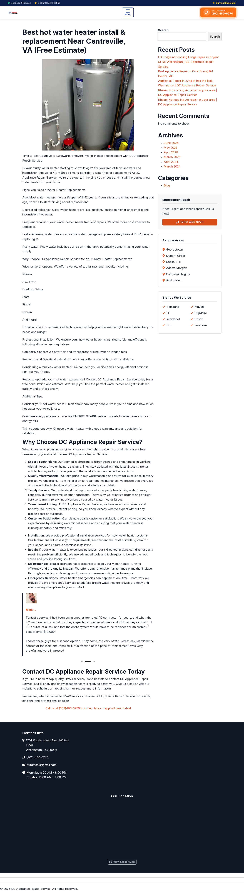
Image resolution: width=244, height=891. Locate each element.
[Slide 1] (82, 661)
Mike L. (31, 610)
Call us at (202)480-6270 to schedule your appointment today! (88, 708)
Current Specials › (226, 3)
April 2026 (171, 152)
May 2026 (170, 147)
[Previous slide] (28, 625)
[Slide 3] (94, 661)
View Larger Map (124, 861)
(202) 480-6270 (192, 222)
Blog (167, 185)
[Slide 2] (88, 661)
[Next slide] (148, 625)
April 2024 (171, 162)
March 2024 (172, 166)
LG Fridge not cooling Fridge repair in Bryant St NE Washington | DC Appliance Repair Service (188, 61)
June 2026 (171, 143)
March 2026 (172, 157)
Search (163, 30)
